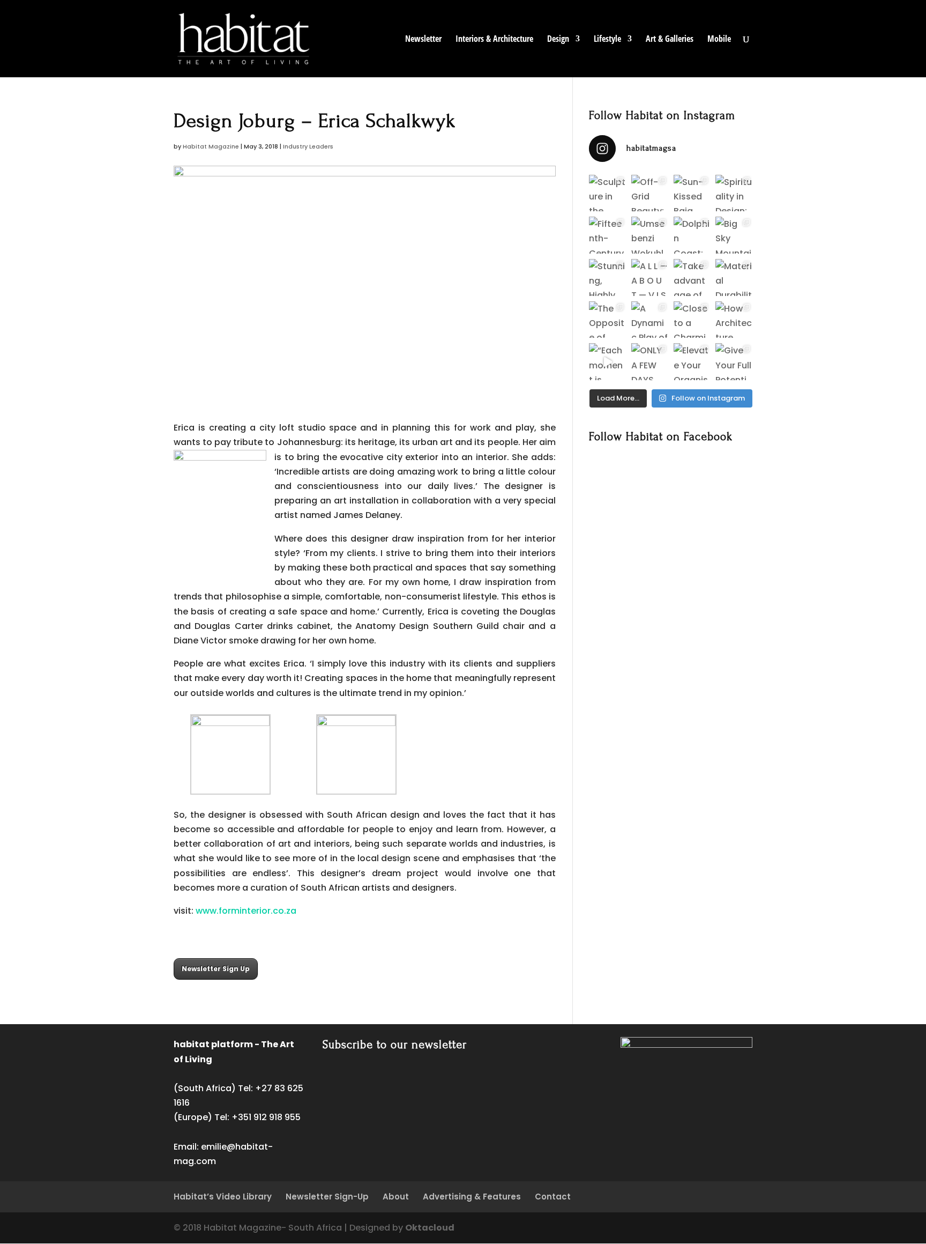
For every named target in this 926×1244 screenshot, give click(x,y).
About (396, 1196)
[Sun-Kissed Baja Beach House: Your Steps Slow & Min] (692, 193)
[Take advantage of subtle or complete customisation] (692, 277)
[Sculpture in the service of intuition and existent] (607, 193)
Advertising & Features (472, 1196)
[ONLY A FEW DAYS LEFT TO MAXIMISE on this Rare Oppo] (649, 361)
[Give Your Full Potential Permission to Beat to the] (733, 361)
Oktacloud (429, 1227)
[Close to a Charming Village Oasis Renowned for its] (692, 319)
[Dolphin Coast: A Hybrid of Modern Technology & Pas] (692, 235)
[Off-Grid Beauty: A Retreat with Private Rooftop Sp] (649, 193)
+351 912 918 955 (266, 1117)
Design (558, 40)
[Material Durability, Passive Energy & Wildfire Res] (733, 277)
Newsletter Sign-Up (327, 1196)
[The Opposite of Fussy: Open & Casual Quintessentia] (607, 319)
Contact (553, 1196)
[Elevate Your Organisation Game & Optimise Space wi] (692, 361)
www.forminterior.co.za (246, 911)
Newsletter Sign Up (216, 968)
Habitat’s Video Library (223, 1196)
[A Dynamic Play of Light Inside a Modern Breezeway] (649, 319)
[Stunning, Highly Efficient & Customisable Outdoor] (607, 277)
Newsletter (423, 40)
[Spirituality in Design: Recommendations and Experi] (733, 193)
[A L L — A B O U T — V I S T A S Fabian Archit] (649, 277)
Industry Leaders (308, 146)
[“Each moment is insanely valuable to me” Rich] (607, 361)
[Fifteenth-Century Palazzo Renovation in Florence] (607, 235)
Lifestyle (607, 40)
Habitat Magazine (211, 146)
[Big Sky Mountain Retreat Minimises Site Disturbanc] (733, 235)
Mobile (719, 40)
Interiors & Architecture (494, 40)
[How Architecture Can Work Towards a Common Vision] (733, 319)
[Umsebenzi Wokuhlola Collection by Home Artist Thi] (649, 235)
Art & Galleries (669, 40)
